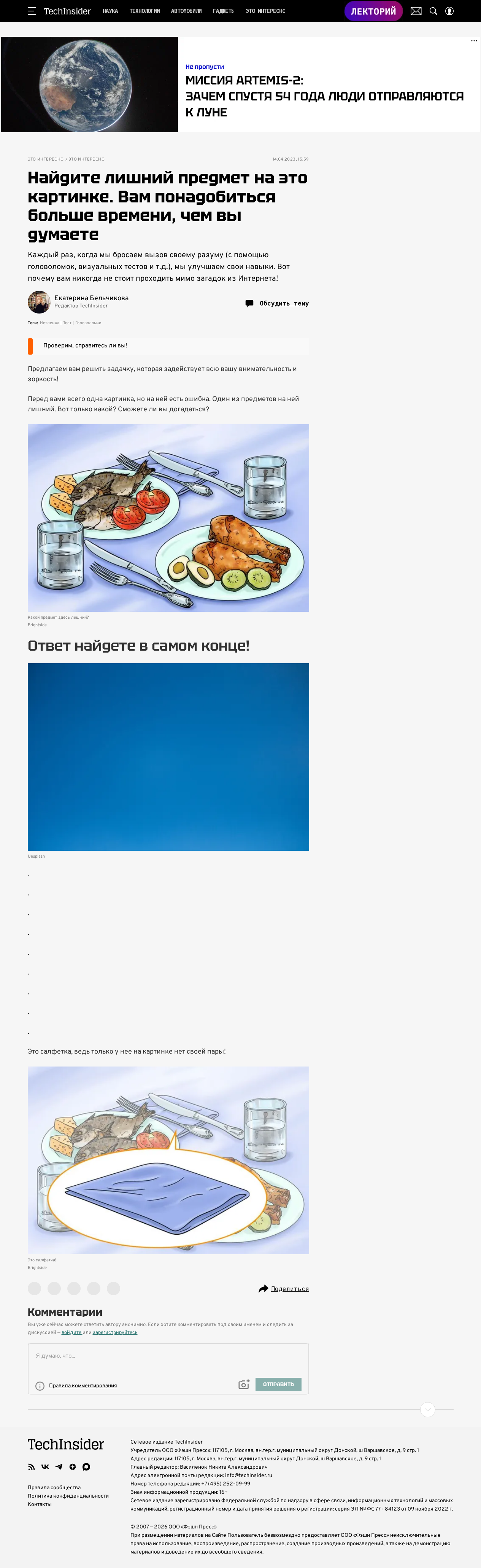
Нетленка (49, 323)
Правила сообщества (54, 1488)
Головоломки (88, 323)
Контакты (40, 1504)
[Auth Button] (449, 11)
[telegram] (59, 1467)
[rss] (31, 1467)
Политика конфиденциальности (68, 1496)
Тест (67, 323)
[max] (86, 1467)
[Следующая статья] (241, 1409)
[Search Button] (433, 11)
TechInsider (67, 11)
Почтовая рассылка (416, 11)
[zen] (72, 1467)
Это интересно (46, 159)
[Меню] (32, 11)
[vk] (45, 1467)
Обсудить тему (284, 303)
